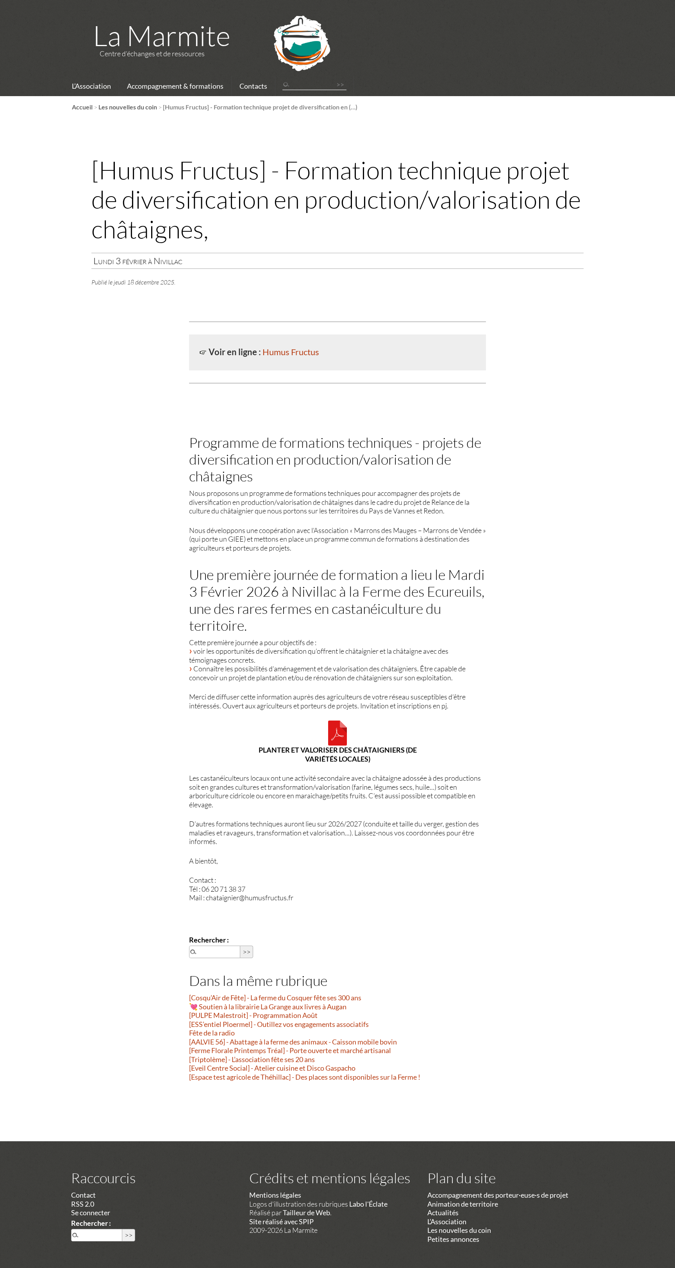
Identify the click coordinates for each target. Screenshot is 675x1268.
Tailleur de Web (306, 1212)
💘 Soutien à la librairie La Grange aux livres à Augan (267, 1006)
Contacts (253, 86)
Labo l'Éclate (368, 1204)
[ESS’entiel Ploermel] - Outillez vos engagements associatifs (279, 1024)
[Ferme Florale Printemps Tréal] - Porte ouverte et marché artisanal (290, 1050)
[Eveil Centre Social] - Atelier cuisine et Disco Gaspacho (272, 1068)
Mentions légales (275, 1195)
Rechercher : (209, 939)
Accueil (82, 107)
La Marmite (161, 35)
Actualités (443, 1212)
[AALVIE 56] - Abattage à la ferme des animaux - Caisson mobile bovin (293, 1041)
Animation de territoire (462, 1204)
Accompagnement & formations (175, 86)
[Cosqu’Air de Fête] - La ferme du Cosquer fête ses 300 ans (275, 997)
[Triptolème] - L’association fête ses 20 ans (252, 1059)
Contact (83, 1195)
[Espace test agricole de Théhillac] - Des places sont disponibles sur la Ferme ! (304, 1077)
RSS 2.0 (82, 1204)
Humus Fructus (290, 352)
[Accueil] (292, 53)
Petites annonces (453, 1239)
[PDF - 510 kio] (337, 733)
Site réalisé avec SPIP (281, 1221)
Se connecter (90, 1212)
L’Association (91, 86)
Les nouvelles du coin (127, 107)
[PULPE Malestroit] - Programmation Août (253, 1015)
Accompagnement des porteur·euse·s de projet (497, 1195)
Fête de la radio (212, 1032)
